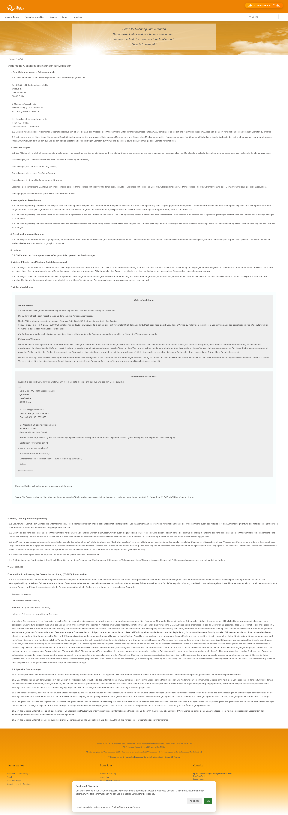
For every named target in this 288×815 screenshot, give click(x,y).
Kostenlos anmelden (34, 17)
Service (53, 17)
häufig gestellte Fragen (110, 781)
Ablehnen (195, 800)
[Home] (15, 8)
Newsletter (104, 777)
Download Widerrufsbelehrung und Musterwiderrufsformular (43, 486)
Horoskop (77, 17)
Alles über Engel (14, 781)
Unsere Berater (12, 17)
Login (64, 17)
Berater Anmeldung (108, 774)
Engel (9, 777)
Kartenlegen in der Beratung (19, 784)
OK (208, 800)
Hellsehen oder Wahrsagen (18, 774)
